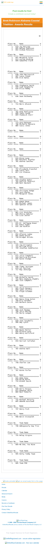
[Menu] (41, 2)
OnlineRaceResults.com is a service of (22, 524)
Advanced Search (7, 493)
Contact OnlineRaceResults (10, 512)
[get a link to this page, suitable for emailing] (29, 481)
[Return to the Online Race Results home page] (7, 2)
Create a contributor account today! (22, 14)
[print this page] (9, 481)
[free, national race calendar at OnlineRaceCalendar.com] (22, 543)
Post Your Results (7, 506)
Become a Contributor (8, 503)
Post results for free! (22, 11)
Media (3, 497)
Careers (4, 500)
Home (3, 484)
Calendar (4, 490)
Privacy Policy (6, 509)
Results (4, 487)
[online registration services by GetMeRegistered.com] (21, 538)
